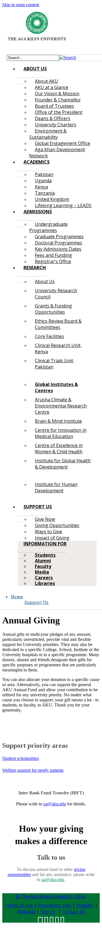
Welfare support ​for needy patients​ (32, 770)
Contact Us (73, 912)
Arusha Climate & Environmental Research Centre (61, 405)
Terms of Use (18, 905)
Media (42, 572)
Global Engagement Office (62, 143)
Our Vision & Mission (57, 93)
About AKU (46, 81)
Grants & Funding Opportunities (53, 309)
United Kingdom (52, 199)
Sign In (47, 912)
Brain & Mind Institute (58, 421)
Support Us (36, 602)
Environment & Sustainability (48, 134)
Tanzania (45, 193)
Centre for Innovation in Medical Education (60, 433)
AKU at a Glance (51, 87)
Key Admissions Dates (58, 249)
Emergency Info (54, 905)
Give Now (45, 519)
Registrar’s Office (53, 261)
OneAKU (85, 905)
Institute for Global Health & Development (63, 464)
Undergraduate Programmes (48, 227)
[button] (67, 57)
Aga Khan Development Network (57, 152)
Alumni (43, 561)
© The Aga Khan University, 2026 (50, 896)
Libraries (45, 583)
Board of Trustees (54, 106)
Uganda (43, 180)
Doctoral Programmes (58, 243)
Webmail (26, 912)
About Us (45, 281)
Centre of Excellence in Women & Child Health (59, 448)
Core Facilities (49, 336)
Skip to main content (20, 4)
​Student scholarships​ (20, 758)
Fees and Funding (53, 255)
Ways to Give (48, 531)
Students (45, 555)
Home (17, 596)
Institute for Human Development (56, 487)
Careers (44, 578)
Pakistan (44, 174)
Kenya (41, 187)
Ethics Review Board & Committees (58, 324)
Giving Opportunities (57, 525)
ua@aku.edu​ (54, 803)
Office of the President (58, 112)
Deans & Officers (52, 118)
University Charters (55, 125)
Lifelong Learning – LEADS (63, 205)
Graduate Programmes (59, 236)
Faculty (43, 566)
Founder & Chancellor (58, 100)
